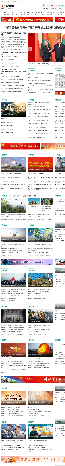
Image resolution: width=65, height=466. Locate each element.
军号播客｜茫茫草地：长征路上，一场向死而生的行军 (39, 329)
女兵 (48, 12)
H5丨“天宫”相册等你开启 (33, 418)
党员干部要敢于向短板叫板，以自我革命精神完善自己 (12, 298)
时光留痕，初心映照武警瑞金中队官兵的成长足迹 (38, 372)
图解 (28, 14)
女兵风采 (31, 227)
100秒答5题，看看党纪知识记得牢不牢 (36, 420)
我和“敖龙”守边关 (58, 255)
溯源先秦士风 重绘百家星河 (33, 332)
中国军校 (58, 196)
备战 (21, 12)
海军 (28, 12)
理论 (2, 14)
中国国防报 (61, 5)
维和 (51, 12)
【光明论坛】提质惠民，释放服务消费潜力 (37, 302)
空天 (58, 14)
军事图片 (4, 344)
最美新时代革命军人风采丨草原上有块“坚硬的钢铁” (11, 253)
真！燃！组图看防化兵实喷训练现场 (35, 359)
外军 (61, 14)
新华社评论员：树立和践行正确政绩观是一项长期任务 (39, 293)
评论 (5, 14)
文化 (48, 14)
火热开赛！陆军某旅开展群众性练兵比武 (36, 370)
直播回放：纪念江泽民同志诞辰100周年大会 (10, 407)
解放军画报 (54, 5)
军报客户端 (53, 8)
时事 (8, 14)
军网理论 (4, 275)
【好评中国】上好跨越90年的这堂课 (35, 300)
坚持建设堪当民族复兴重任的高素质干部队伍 (10, 300)
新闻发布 (31, 100)
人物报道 (58, 426)
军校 (13, 14)
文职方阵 (31, 426)
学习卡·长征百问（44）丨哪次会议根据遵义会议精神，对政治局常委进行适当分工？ (13, 359)
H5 (29, 393)
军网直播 (4, 393)
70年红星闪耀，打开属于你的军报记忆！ (37, 407)
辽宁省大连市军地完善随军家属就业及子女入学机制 (12, 445)
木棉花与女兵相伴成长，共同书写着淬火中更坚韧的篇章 (40, 257)
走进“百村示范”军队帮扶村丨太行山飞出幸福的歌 (11, 217)
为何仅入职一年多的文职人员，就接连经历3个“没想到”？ (40, 451)
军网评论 (31, 275)
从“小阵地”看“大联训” (33, 206)
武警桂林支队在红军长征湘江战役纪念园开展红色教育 (39, 367)
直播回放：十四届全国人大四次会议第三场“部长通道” (12, 416)
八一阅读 (58, 311)
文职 (61, 12)
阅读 (51, 14)
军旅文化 (31, 311)
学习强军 (31, 70)
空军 (31, 12)
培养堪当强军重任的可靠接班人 (8, 289)
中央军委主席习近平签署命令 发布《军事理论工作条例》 (40, 169)
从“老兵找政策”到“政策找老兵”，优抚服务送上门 (11, 449)
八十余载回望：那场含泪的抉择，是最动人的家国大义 (12, 329)
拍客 (31, 14)
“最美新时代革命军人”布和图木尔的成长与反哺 (10, 250)
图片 (24, 14)
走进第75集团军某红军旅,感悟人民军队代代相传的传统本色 (13, 219)
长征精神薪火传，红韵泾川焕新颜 (8, 363)
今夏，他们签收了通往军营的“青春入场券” (10, 454)
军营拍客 (31, 344)
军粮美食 (58, 393)
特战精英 (4, 227)
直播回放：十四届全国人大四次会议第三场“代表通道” (12, 420)
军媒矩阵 (58, 70)
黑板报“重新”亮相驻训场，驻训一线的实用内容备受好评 (39, 219)
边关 (54, 12)
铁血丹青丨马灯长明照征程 (34, 325)
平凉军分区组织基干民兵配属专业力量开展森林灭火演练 (13, 451)
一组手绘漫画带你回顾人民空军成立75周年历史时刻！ (39, 416)
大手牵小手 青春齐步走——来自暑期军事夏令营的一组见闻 (13, 441)
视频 (17, 14)
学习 (2, 12)
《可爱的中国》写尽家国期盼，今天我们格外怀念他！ (12, 334)
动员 (58, 12)
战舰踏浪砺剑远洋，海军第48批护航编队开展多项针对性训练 (13, 242)
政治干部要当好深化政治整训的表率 (8, 302)
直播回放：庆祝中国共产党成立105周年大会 (10, 411)
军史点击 (4, 311)
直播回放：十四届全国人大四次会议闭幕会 (10, 418)
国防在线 (61, 8)
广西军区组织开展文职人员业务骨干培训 (36, 449)
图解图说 (58, 344)
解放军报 (46, 5)
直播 (21, 14)
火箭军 (35, 12)
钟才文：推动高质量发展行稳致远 (35, 298)
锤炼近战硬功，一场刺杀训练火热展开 (36, 365)
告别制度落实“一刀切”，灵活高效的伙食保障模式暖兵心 (39, 217)
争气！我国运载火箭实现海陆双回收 (8, 114)
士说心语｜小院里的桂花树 (33, 336)
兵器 (54, 14)
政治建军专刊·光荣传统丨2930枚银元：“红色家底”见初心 (13, 325)
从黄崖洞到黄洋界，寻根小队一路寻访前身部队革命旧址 (13, 331)
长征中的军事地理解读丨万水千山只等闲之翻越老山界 (12, 338)
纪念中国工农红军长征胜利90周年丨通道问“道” (11, 336)
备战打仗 (4, 155)
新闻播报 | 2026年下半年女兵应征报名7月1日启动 (38, 255)
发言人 (35, 14)
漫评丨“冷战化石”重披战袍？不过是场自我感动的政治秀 (40, 289)
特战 (42, 14)
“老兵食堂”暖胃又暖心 (59, 413)
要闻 (5, 12)
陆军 (24, 12)
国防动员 (4, 426)
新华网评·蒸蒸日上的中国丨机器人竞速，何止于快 (38, 296)
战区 (17, 12)
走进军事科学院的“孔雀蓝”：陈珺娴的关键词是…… (39, 441)
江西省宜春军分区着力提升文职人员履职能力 (37, 445)
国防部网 (45, 8)
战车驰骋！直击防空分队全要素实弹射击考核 (10, 169)
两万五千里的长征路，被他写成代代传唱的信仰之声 (39, 334)
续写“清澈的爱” (58, 253)
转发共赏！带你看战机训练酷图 (34, 363)
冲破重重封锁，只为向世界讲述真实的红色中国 (38, 338)
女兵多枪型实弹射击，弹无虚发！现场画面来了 (38, 242)
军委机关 (31, 155)
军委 (13, 12)
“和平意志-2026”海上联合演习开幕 (8, 257)
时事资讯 (58, 100)
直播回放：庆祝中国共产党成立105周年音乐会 (11, 413)
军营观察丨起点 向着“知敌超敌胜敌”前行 (9, 255)
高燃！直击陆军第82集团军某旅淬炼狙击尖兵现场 (11, 365)
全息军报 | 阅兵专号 (32, 411)
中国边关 (58, 227)
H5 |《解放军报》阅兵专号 (33, 413)
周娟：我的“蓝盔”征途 (32, 253)
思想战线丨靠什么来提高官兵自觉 (8, 304)
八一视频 (4, 100)
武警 (42, 12)
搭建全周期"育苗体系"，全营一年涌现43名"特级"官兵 (47, 208)
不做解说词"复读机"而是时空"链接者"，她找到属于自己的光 (40, 250)
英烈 (39, 14)
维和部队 (58, 275)
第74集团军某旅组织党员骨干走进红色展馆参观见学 (12, 367)
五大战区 (58, 155)
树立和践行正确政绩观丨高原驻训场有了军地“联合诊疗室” (13, 214)
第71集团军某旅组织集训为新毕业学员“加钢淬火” (38, 214)
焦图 (8, 12)
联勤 (39, 12)
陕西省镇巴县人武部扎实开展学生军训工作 (10, 447)
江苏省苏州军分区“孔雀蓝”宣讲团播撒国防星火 (37, 447)
